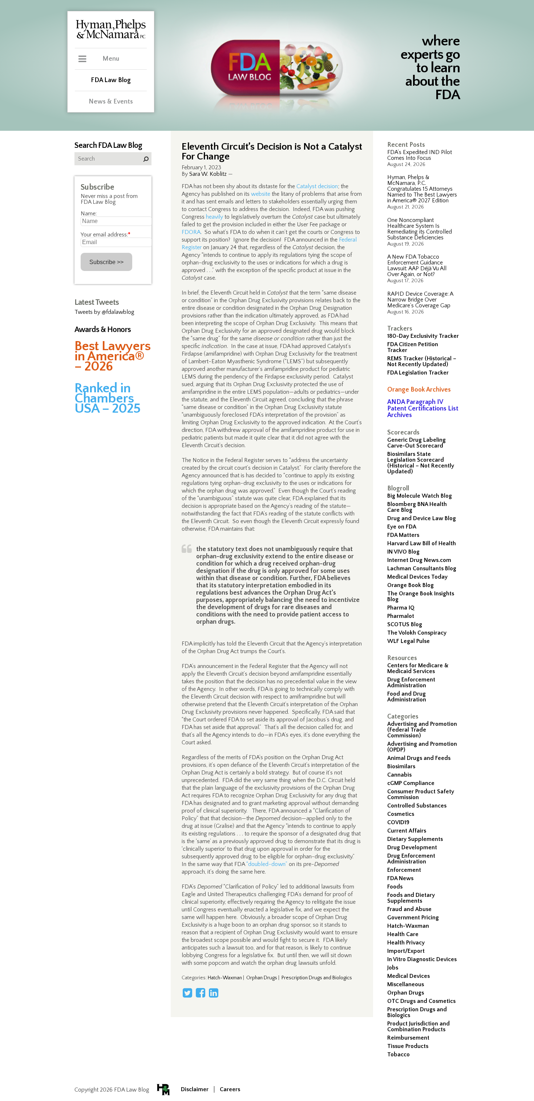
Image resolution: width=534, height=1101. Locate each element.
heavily (214, 217)
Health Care (402, 934)
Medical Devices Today (417, 577)
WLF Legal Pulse (408, 641)
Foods (394, 886)
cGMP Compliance (410, 783)
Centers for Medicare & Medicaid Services (418, 668)
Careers (230, 1089)
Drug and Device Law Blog (421, 518)
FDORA (191, 232)
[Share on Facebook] (200, 992)
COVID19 (398, 822)
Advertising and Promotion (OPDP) (422, 747)
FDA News (400, 878)
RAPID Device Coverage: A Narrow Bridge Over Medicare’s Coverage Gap (420, 300)
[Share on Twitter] (187, 992)
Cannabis (399, 775)
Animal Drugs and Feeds (418, 758)
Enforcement (404, 870)
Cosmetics (400, 814)
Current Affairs (406, 830)
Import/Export (406, 951)
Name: (89, 213)
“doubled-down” (266, 864)
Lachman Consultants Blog (421, 568)
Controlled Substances (416, 805)
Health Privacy (406, 942)
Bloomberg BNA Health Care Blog (417, 507)
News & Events (111, 101)
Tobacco (398, 1054)
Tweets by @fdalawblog (104, 312)
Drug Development (412, 847)
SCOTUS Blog (404, 624)
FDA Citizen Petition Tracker (412, 347)
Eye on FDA (401, 526)
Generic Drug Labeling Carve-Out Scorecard (416, 443)
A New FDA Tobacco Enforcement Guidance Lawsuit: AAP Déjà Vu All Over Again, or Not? (416, 266)
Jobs (392, 967)
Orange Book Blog (410, 585)
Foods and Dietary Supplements (411, 898)
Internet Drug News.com (419, 560)
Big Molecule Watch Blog (419, 496)
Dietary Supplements (415, 839)
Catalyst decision (317, 186)
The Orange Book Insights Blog (420, 596)
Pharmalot (400, 616)
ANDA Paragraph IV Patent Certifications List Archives (422, 408)
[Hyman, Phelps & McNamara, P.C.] (111, 37)
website (260, 194)
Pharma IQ (400, 607)
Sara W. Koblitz (208, 174)
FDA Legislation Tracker (418, 372)
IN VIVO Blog (403, 552)
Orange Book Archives (419, 389)
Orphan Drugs (405, 992)
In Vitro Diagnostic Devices (422, 959)
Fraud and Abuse (409, 909)
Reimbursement (408, 1038)
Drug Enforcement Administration (411, 682)
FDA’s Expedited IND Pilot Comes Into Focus (419, 155)
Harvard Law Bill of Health (421, 543)
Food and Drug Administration (406, 697)
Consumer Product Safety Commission (420, 794)
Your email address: (105, 234)
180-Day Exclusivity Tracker (423, 336)
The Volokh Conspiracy (416, 633)
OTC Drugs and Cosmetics (421, 1001)
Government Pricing (413, 917)
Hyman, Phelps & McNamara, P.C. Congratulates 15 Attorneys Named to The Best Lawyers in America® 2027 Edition (422, 189)
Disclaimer (195, 1089)
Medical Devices (408, 976)
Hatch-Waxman (408, 926)
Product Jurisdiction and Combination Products (418, 1026)
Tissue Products (407, 1046)
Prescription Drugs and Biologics (417, 1012)
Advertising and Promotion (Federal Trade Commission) (422, 730)
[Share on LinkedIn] (213, 992)
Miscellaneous (405, 984)
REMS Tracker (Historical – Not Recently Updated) (421, 361)
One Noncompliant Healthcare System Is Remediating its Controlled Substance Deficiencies (419, 229)
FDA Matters (403, 535)
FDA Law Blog (111, 80)
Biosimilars (401, 766)
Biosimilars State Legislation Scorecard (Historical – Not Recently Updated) (420, 463)
